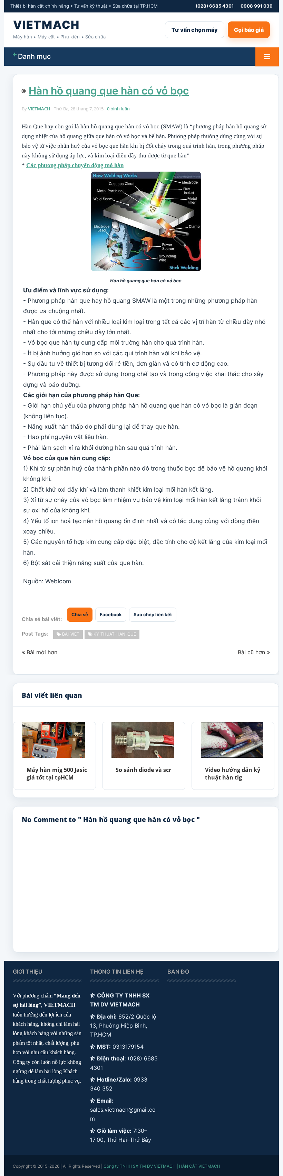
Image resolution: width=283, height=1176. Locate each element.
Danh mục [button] (34, 56)
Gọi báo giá (249, 29)
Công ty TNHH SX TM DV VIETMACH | (141, 1166)
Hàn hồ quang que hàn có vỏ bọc (109, 90)
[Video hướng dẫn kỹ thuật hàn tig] (232, 739)
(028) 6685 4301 (215, 6)
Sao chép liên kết (153, 614)
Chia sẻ (79, 614)
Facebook (111, 614)
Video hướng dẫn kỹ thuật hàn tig (232, 773)
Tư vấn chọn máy (195, 29)
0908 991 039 (257, 6)
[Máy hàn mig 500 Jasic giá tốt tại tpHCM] (53, 739)
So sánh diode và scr (143, 770)
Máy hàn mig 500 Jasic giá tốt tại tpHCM (57, 773)
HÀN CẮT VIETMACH (199, 1166)
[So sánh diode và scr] (142, 739)
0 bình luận (118, 109)
